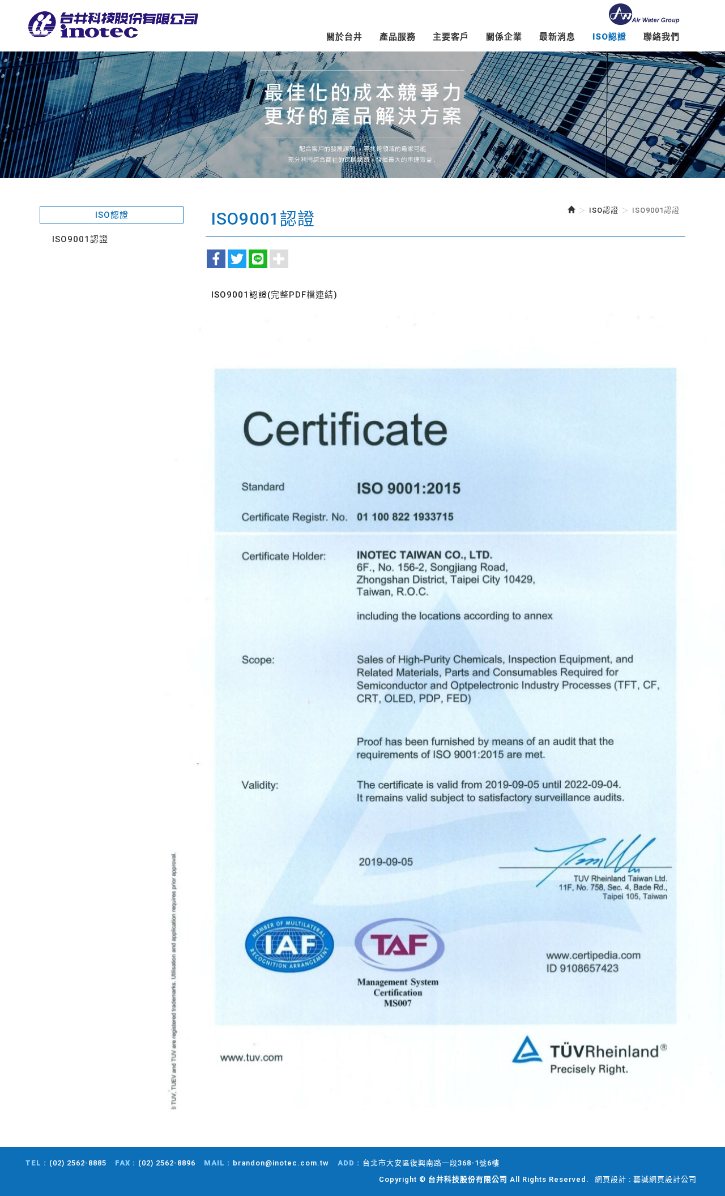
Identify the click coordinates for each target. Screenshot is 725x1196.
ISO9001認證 (80, 239)
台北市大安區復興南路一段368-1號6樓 (431, 1163)
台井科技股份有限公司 (113, 25)
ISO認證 (604, 210)
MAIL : (217, 1163)
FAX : (125, 1163)
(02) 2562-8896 (166, 1163)
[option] (362, 114)
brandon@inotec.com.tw (281, 1163)
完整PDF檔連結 (302, 295)
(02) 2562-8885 (77, 1163)
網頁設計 (610, 1179)
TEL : (35, 1163)
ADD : (349, 1163)
